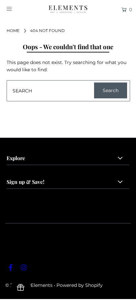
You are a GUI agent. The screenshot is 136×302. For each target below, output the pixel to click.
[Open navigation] (18, 9)
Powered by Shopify (79, 285)
